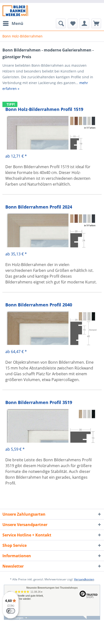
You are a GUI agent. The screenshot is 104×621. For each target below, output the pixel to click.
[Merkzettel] (72, 23)
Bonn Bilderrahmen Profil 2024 (38, 207)
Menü (17, 23)
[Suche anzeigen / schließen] (61, 23)
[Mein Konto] (84, 23)
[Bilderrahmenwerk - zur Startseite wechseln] (15, 10)
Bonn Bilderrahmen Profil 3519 (38, 402)
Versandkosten (84, 579)
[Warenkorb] (96, 23)
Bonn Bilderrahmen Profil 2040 (38, 305)
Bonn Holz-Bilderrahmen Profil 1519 (44, 109)
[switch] (10, 611)
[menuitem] (13, 23)
